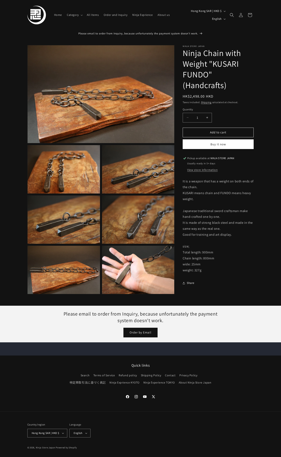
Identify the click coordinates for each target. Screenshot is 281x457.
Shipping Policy (151, 375)
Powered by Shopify (66, 447)
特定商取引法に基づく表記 (88, 382)
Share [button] (190, 283)
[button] (74, 14)
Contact (170, 375)
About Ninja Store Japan (195, 382)
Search (85, 375)
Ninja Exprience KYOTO (124, 382)
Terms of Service (104, 375)
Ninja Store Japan (45, 447)
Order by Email (140, 332)
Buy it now (218, 144)
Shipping (206, 102)
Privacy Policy (188, 375)
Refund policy (128, 375)
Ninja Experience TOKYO (159, 382)
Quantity (188, 109)
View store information (202, 170)
